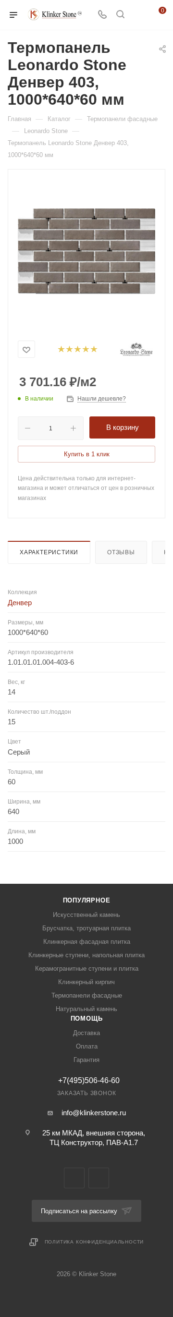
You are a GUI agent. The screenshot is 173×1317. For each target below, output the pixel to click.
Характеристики (49, 552)
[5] (93, 349)
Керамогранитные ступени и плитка (86, 968)
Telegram (74, 1178)
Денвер (20, 602)
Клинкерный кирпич (86, 982)
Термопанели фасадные (86, 995)
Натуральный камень (86, 1008)
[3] (77, 349)
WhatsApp (98, 1178)
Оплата (87, 1046)
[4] (85, 349)
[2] (69, 349)
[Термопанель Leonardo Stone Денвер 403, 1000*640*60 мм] (86, 251)
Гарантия (86, 1059)
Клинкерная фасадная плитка (86, 941)
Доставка (86, 1033)
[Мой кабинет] (138, 15)
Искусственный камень (86, 914)
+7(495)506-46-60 (89, 1081)
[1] (61, 349)
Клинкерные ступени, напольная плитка (86, 955)
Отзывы (121, 552)
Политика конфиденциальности (94, 1241)
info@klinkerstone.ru (94, 1113)
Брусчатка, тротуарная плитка (86, 928)
